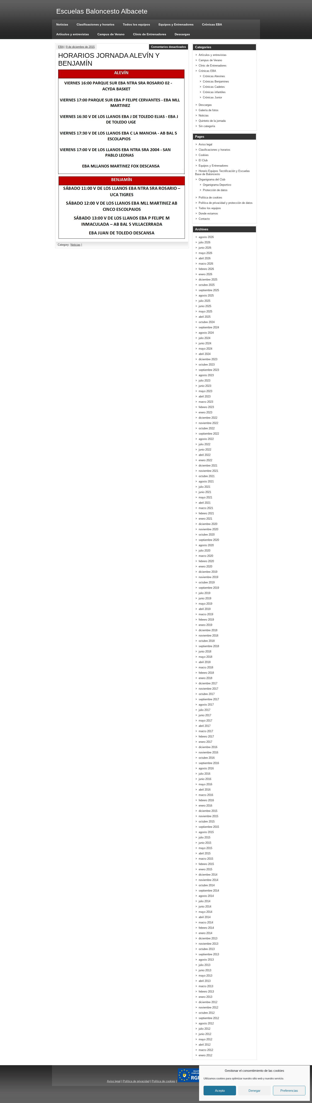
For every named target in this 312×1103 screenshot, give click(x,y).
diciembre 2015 (208, 810)
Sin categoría (207, 126)
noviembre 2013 (208, 943)
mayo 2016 (205, 784)
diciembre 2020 (208, 524)
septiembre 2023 (209, 369)
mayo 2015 (205, 848)
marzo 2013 (206, 986)
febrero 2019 (206, 619)
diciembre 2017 (208, 683)
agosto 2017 (206, 704)
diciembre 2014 (208, 874)
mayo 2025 (205, 311)
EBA (61, 46)
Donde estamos (208, 213)
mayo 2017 (205, 720)
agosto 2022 (206, 439)
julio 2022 (204, 444)
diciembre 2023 (208, 359)
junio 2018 (205, 651)
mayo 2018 (205, 656)
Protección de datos (215, 190)
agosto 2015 (206, 832)
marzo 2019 (206, 614)
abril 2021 (205, 502)
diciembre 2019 (208, 571)
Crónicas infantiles (214, 92)
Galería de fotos (208, 110)
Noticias (62, 24)
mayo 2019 (205, 603)
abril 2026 (205, 258)
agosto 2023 (206, 375)
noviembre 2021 (208, 470)
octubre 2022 (207, 428)
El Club (203, 160)
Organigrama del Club (212, 179)
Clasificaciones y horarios (95, 24)
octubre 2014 (207, 885)
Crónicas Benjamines (216, 81)
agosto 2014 (206, 895)
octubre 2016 (207, 757)
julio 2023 (204, 380)
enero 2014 (205, 933)
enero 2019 (205, 625)
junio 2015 (205, 842)
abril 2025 (205, 316)
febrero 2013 (206, 991)
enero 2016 (205, 805)
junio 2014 (205, 906)
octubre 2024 (207, 322)
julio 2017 (204, 710)
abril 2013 (205, 980)
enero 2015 (205, 869)
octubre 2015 (207, 821)
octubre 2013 (207, 949)
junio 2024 (205, 343)
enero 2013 (205, 996)
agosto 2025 (206, 295)
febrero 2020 (206, 561)
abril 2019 (205, 609)
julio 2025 (204, 300)
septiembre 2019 (209, 587)
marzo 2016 (206, 795)
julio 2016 (204, 773)
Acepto (220, 1090)
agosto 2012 (206, 1023)
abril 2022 (205, 455)
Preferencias (289, 1090)
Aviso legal (205, 144)
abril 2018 (205, 662)
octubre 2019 (207, 582)
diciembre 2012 (208, 1002)
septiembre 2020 (209, 540)
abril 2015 (205, 853)
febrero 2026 (206, 269)
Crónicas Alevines (214, 76)
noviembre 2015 (208, 816)
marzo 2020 (206, 555)
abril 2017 (205, 725)
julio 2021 (204, 486)
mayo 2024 (205, 348)
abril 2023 (205, 396)
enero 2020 (205, 566)
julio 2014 (204, 901)
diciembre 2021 (208, 465)
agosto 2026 (206, 237)
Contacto (204, 218)
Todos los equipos (136, 24)
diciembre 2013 (208, 938)
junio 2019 (205, 598)
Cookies (204, 155)
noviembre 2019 (208, 577)
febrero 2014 (206, 927)
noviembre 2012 (208, 1007)
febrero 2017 (206, 736)
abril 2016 (205, 789)
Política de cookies (210, 197)
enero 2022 (205, 460)
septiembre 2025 (209, 290)
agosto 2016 (206, 768)
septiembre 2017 (209, 699)
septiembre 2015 (209, 826)
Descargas (182, 34)
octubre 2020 (207, 534)
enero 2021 (205, 518)
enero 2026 (205, 274)
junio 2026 (205, 247)
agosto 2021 (206, 481)
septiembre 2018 (209, 646)
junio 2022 (205, 449)
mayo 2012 (205, 1039)
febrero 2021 (206, 513)
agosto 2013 (206, 959)
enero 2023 (205, 412)
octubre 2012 (207, 1012)
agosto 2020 (206, 545)
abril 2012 (205, 1044)
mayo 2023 (205, 391)
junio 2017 (205, 715)
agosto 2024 (206, 332)
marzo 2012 (206, 1050)
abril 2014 (205, 917)
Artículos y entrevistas (72, 34)
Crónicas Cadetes (214, 86)
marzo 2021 (206, 508)
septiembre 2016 (209, 763)
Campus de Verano (111, 34)
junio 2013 (205, 970)
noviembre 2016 (208, 752)
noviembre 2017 (208, 688)
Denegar (254, 1090)
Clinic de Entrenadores (149, 34)
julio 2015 (204, 837)
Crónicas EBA (212, 24)
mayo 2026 (205, 253)
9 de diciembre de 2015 (80, 46)
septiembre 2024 (209, 327)
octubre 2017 (207, 694)
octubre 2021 (207, 476)
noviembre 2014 (208, 880)
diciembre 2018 (208, 630)
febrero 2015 (206, 864)
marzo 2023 (206, 401)
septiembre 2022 (209, 433)
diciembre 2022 (208, 417)
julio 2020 (204, 550)
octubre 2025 (207, 284)
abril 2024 (205, 354)
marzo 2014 (206, 922)
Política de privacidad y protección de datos (226, 202)
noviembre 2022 (208, 423)
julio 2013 (204, 965)
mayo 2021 (205, 497)
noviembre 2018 (208, 635)
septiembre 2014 (209, 890)
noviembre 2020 (208, 529)
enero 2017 (205, 741)
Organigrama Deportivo (217, 184)
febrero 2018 (206, 672)
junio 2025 (205, 306)
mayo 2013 (205, 975)
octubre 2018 (207, 640)
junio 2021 (205, 492)
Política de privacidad (136, 1081)
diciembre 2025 (208, 279)
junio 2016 (205, 779)
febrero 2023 (206, 407)
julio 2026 (204, 242)
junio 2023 (205, 385)
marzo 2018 (206, 667)
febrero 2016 (206, 800)
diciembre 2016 (208, 747)
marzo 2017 (206, 731)
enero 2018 (205, 678)
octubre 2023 (207, 364)
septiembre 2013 (209, 954)
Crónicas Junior (212, 97)
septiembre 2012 (209, 1018)
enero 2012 (205, 1055)
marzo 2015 (206, 858)
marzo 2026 (206, 263)
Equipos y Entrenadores (176, 24)
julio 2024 (204, 338)
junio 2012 (205, 1034)
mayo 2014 (205, 911)
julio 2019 (204, 593)
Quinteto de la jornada (212, 120)
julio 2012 (204, 1028)
